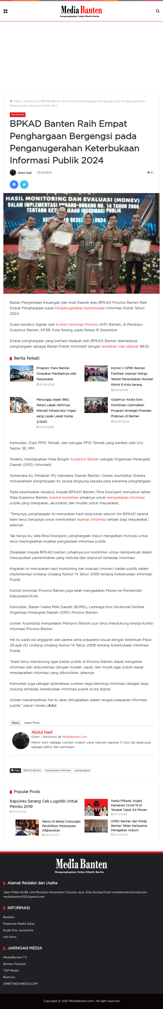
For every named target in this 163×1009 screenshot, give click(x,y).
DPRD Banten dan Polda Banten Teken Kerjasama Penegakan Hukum (129, 826)
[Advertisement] (81, 54)
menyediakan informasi (126, 497)
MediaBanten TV (15, 957)
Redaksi (9, 917)
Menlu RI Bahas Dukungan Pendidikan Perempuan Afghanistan (61, 826)
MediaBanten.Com (74, 737)
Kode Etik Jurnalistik (18, 930)
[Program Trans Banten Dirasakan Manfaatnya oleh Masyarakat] (21, 373)
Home (16, 101)
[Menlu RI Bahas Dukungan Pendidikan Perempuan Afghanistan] (27, 828)
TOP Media (11, 970)
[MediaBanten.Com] (81, 11)
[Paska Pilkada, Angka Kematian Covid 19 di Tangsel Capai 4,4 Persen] (96, 807)
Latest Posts (32, 722)
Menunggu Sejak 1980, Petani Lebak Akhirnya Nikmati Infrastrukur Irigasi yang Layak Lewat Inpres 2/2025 (56, 410)
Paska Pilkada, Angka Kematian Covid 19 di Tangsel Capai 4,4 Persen (129, 805)
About (15, 722)
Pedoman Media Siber (19, 924)
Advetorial (31, 101)
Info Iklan (9, 937)
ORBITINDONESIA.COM (20, 984)
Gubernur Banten (84, 459)
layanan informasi (91, 519)
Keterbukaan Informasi (58, 771)
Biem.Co (9, 977)
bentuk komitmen (64, 497)
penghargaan (82, 771)
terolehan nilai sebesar (120, 346)
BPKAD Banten (32, 771)
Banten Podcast (14, 964)
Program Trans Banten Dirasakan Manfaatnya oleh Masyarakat (56, 374)
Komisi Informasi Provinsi (77, 324)
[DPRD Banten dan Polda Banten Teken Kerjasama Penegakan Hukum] (96, 826)
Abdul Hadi (25, 173)
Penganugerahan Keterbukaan (80, 308)
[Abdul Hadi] (20, 748)
